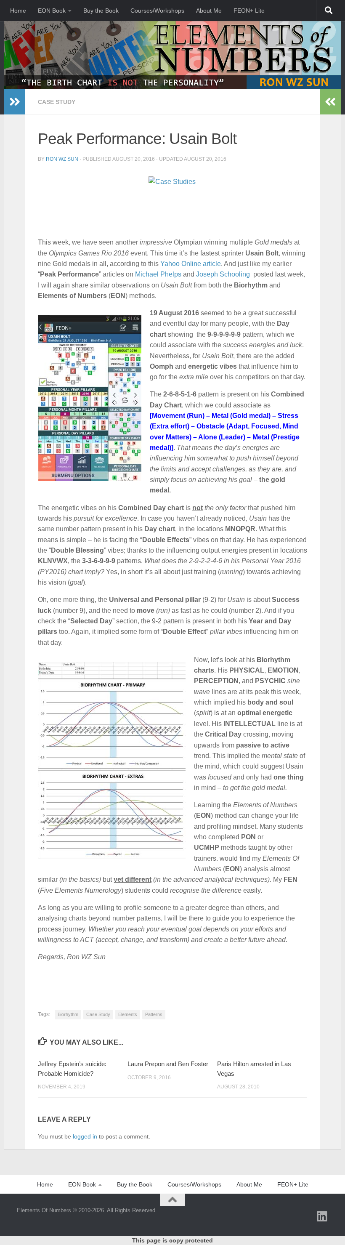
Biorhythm (68, 1014)
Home (18, 10)
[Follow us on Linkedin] (322, 1216)
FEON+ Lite (249, 10)
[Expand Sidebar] (14, 101)
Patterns (153, 1014)
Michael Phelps (158, 274)
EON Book (52, 10)
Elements (127, 1014)
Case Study (56, 101)
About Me (209, 10)
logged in (85, 1136)
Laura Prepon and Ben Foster (167, 1063)
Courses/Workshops (157, 10)
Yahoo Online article (190, 263)
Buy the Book (101, 10)
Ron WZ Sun (62, 159)
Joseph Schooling (223, 274)
